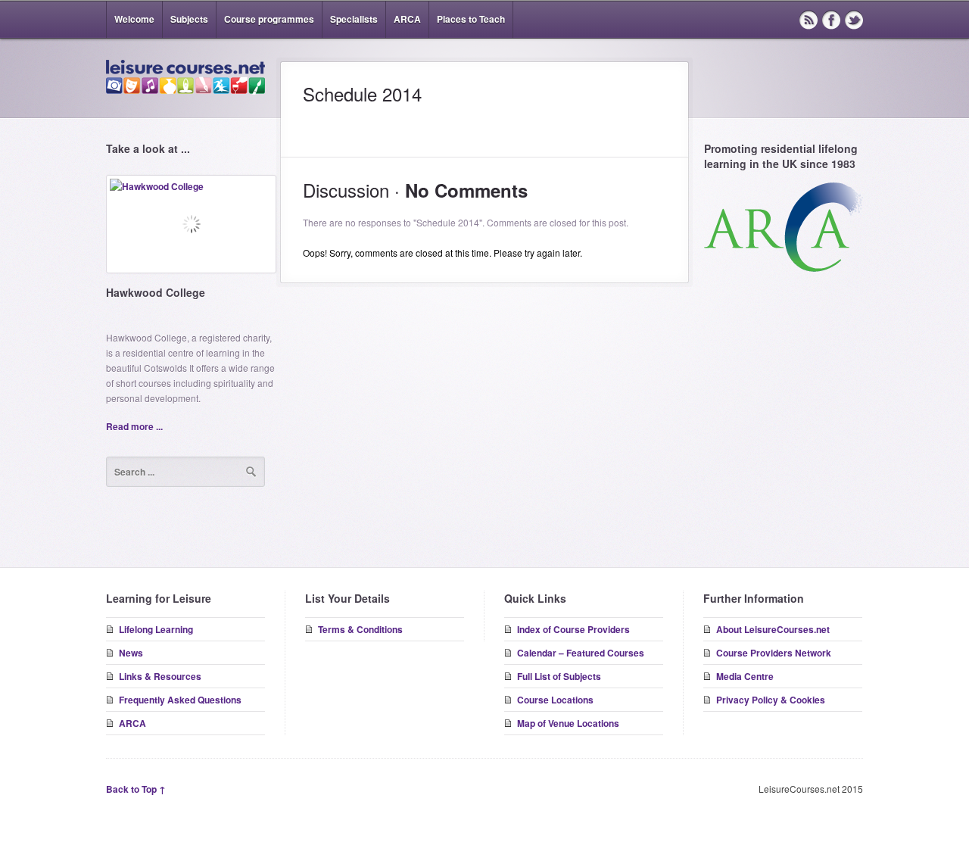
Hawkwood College (155, 292)
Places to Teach (471, 19)
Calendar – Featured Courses (580, 653)
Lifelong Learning (156, 629)
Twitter (854, 20)
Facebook (831, 20)
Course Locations (555, 699)
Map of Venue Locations (568, 723)
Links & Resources (160, 676)
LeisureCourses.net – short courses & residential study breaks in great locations (185, 77)
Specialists (354, 19)
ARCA (407, 19)
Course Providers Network (773, 653)
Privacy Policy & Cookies (770, 699)
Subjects (189, 19)
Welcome (134, 19)
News (131, 653)
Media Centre (745, 676)
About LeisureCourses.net (773, 629)
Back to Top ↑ (136, 789)
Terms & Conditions (360, 629)
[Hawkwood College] (191, 230)
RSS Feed (808, 20)
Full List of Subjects (559, 676)
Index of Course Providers (573, 629)
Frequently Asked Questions (180, 699)
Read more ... (134, 426)
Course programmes (269, 19)
